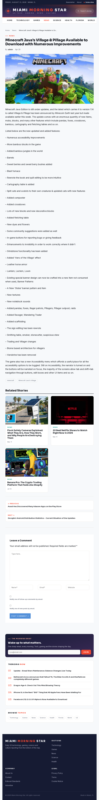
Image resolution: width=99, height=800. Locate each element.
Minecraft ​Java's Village (27, 380)
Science (57, 20)
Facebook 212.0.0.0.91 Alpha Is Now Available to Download (40, 699)
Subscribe (89, 2)
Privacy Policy (57, 773)
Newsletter (70, 2)
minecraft (10, 380)
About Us (9, 773)
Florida (80, 20)
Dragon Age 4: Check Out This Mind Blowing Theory (37, 685)
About (79, 2)
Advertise (9, 785)
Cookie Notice (57, 781)
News (46, 20)
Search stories (86, 11)
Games (36, 20)
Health (68, 20)
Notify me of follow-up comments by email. (26, 599)
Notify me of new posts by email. (22, 608)
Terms (54, 777)
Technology (23, 20)
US (77, 718)
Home (9, 20)
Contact (8, 777)
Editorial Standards (12, 781)
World (91, 20)
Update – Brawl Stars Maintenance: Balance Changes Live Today (42, 671)
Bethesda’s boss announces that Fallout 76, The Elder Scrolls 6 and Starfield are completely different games (49, 678)
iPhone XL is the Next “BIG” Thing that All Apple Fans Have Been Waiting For (47, 692)
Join (86, 652)
